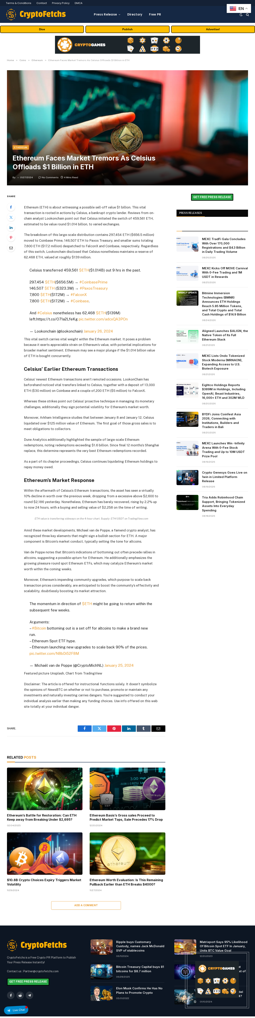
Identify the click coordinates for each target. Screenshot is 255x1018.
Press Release (105, 14)
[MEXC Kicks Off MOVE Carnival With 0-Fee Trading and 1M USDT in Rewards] (187, 273)
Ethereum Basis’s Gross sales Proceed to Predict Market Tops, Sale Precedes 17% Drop (126, 817)
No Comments (50, 177)
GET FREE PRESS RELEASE (212, 197)
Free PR (155, 14)
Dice (42, 29)
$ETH (84, 270)
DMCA (78, 3)
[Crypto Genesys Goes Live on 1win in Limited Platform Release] (187, 477)
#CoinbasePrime (93, 282)
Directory (134, 14)
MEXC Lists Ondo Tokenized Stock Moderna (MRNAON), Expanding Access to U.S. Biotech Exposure (223, 362)
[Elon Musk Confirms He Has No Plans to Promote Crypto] (102, 993)
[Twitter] (11, 217)
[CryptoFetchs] (36, 14)
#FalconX (79, 294)
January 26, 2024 (98, 331)
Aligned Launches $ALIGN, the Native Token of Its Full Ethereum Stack (225, 335)
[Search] (247, 14)
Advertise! (213, 29)
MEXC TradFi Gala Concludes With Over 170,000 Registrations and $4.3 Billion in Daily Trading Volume (224, 245)
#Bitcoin (39, 628)
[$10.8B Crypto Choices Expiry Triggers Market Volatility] (44, 853)
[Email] (11, 248)
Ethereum (20, 147)
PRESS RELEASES (190, 212)
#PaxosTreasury (94, 288)
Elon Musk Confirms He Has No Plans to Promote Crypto (139, 990)
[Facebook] (11, 207)
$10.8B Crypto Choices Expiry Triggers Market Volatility (44, 882)
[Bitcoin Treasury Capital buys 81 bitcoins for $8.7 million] (102, 971)
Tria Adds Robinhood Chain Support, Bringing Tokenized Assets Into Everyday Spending (223, 503)
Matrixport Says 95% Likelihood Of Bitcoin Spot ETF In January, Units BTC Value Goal (223, 946)
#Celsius (44, 313)
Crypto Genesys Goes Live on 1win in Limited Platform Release (224, 477)
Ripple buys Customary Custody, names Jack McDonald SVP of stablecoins (140, 946)
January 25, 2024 (119, 665)
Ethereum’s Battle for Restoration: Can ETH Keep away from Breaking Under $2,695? (41, 817)
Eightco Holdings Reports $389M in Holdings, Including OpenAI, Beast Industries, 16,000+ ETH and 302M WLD (223, 391)
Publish (127, 29)
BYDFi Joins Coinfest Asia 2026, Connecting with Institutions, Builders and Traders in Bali (221, 420)
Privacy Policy (61, 3)
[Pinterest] (11, 237)
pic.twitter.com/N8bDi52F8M (54, 653)
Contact (41, 3)
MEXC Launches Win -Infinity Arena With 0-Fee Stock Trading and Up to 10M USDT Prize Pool (223, 449)
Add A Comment (86, 905)
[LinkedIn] (11, 227)
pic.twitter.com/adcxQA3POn (103, 319)
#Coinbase (80, 301)
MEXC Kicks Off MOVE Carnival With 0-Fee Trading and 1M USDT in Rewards (225, 272)
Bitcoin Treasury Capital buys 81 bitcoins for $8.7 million (140, 969)
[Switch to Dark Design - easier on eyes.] (241, 14)
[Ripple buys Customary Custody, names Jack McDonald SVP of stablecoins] (102, 947)
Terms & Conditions (18, 3)
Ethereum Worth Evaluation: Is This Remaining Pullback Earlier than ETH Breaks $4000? (126, 882)
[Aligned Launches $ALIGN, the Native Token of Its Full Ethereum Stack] (187, 336)
